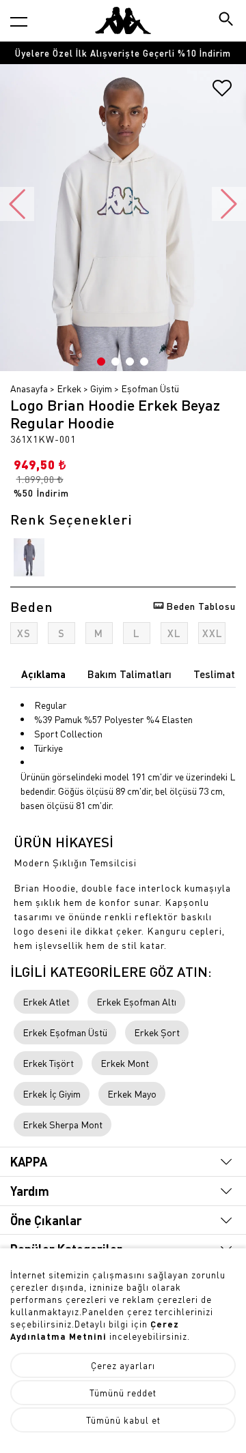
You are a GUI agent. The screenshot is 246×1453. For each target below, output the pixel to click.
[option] (123, 53)
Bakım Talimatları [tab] (129, 674)
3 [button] (130, 361)
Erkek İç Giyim (52, 1093)
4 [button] (144, 361)
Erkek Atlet (46, 1001)
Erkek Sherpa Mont (62, 1124)
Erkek (69, 388)
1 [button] (101, 361)
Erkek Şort (157, 1032)
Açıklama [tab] (43, 674)
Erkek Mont (124, 1063)
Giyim (101, 388)
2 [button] (115, 361)
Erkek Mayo (131, 1093)
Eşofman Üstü (150, 388)
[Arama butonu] (227, 20)
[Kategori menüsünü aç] (18, 21)
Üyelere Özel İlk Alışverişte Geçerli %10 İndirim (123, 53)
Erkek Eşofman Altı (136, 1001)
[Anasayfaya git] (123, 20)
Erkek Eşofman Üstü (65, 1032)
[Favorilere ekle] (222, 93)
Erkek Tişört (48, 1063)
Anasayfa (29, 388)
